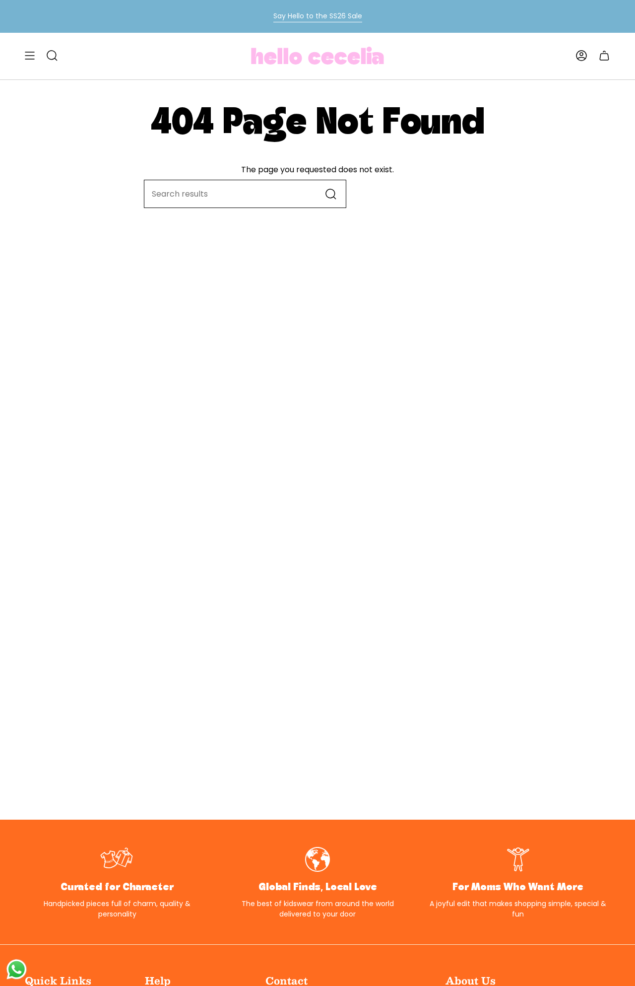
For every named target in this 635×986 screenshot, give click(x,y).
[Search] (331, 194)
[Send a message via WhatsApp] (16, 969)
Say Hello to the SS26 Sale (317, 16)
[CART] (604, 55)
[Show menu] (30, 55)
